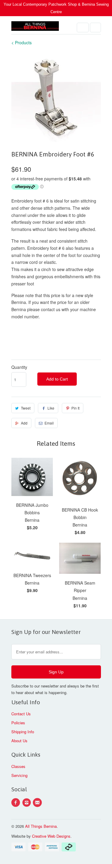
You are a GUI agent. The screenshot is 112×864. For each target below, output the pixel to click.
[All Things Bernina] (35, 27)
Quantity (19, 367)
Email (49, 422)
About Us (19, 740)
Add (24, 422)
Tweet (25, 407)
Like (50, 407)
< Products (21, 42)
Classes (18, 766)
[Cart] (95, 27)
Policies (18, 722)
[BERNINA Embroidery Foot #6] (56, 97)
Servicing (19, 775)
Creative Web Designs (51, 836)
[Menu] (83, 27)
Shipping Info (22, 731)
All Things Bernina (41, 826)
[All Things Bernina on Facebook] (16, 802)
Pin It (75, 407)
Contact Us (21, 714)
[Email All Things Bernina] (38, 802)
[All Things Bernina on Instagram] (27, 802)
